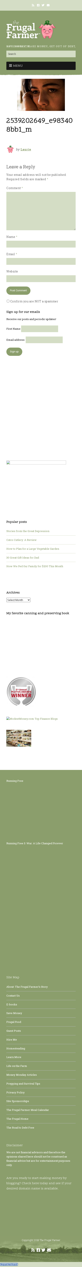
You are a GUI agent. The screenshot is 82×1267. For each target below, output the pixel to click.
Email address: (16, 340)
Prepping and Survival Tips (23, 1083)
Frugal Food (13, 1022)
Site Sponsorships (17, 1101)
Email (11, 254)
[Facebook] (38, 5)
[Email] (48, 5)
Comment (14, 188)
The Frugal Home (17, 1119)
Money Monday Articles (21, 1075)
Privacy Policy (15, 1092)
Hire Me (11, 1039)
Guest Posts (13, 1031)
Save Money (14, 1013)
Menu (18, 66)
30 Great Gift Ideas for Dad (22, 557)
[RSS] (33, 5)
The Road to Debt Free (20, 1127)
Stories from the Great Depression (27, 531)
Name (11, 237)
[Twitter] (43, 5)
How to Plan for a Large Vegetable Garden (32, 549)
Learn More (13, 1057)
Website (12, 271)
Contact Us (13, 995)
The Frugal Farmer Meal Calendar (27, 1110)
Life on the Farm (16, 1066)
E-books (11, 1004)
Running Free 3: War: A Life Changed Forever (34, 843)
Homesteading (15, 1048)
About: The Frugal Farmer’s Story (27, 987)
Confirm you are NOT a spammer (33, 301)
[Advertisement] (41, 406)
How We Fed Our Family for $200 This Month (34, 566)
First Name (13, 329)
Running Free (14, 781)
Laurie (25, 149)
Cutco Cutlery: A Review (21, 540)
